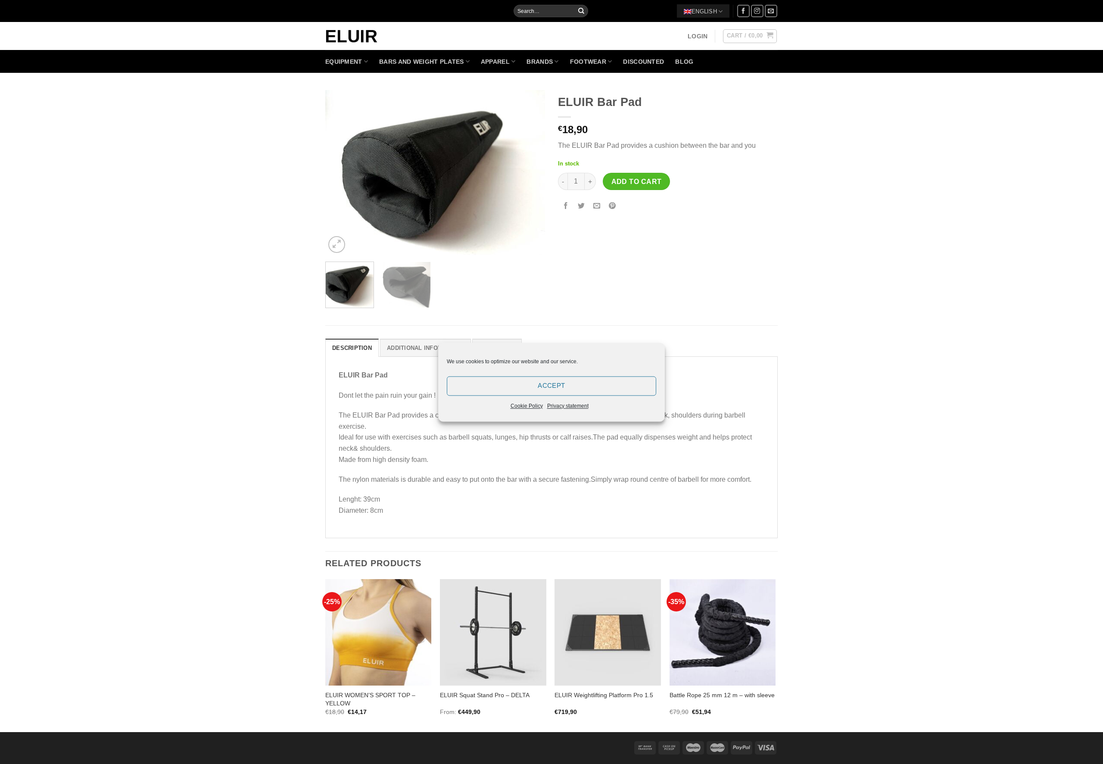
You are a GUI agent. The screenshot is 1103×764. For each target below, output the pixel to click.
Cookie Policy (527, 406)
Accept (551, 385)
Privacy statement (568, 406)
